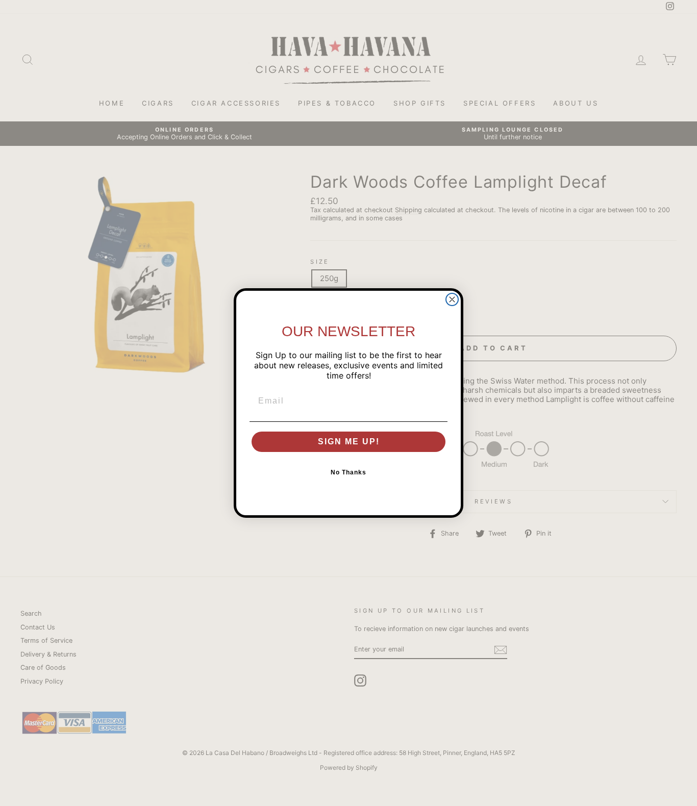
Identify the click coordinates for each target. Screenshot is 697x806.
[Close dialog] (452, 299)
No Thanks (348, 472)
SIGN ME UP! (349, 441)
